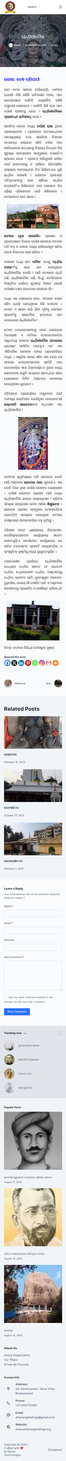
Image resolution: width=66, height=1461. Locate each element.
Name (8, 906)
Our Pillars (11, 1359)
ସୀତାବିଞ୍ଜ (8, 1330)
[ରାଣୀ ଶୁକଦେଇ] (9, 1088)
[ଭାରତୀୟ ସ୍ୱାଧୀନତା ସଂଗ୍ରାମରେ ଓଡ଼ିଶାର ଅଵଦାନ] (33, 1141)
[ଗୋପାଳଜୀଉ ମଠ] (33, 839)
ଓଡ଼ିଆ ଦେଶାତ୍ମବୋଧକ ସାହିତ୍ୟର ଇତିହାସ (24, 1253)
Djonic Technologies (12, 1453)
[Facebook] (7, 663)
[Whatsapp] (35, 663)
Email (8, 923)
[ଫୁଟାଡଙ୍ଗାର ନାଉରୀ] (9, 1045)
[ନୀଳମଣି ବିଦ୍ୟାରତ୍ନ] (9, 1059)
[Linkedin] (21, 663)
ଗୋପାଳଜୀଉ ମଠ (13, 861)
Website (9, 940)
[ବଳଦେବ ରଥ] (9, 1073)
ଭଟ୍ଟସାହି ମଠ (11, 807)
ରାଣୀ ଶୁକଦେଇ (25, 1087)
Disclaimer (55, 1450)
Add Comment (14, 957)
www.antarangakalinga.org (33, 1429)
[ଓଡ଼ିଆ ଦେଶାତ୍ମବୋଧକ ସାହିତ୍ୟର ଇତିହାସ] (33, 1217)
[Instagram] (42, 663)
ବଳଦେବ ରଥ (24, 1073)
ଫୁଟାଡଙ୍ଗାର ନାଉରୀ (28, 1045)
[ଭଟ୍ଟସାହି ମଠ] (33, 785)
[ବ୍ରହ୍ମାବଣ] (33, 732)
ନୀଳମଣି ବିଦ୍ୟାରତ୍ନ (28, 1059)
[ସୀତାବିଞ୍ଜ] (33, 1294)
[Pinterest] (28, 663)
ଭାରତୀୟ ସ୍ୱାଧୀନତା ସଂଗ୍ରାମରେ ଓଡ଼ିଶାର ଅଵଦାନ (28, 1177)
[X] (14, 663)
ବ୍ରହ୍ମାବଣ (10, 754)
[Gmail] (49, 663)
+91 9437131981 (26, 1405)
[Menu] (60, 7)
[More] (55, 663)
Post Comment (17, 1011)
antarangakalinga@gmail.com (35, 1417)
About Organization (17, 1355)
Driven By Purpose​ (16, 1364)
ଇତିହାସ (54, 45)
